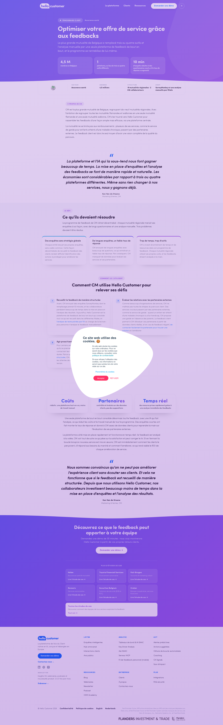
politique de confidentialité (102, 355)
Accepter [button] (101, 378)
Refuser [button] (114, 378)
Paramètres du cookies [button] (104, 371)
